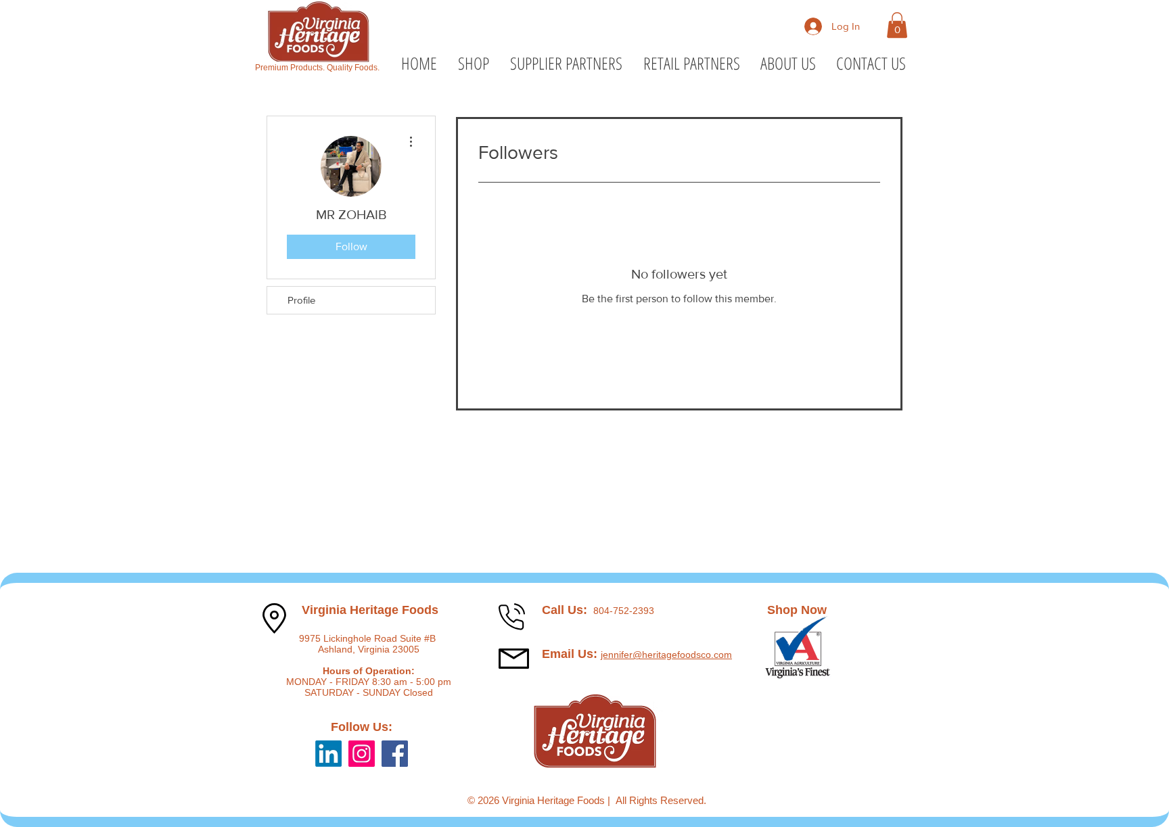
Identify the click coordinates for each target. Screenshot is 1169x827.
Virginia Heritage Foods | (559, 800)
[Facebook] (395, 753)
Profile (301, 300)
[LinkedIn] (328, 753)
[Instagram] (361, 753)
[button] (897, 25)
